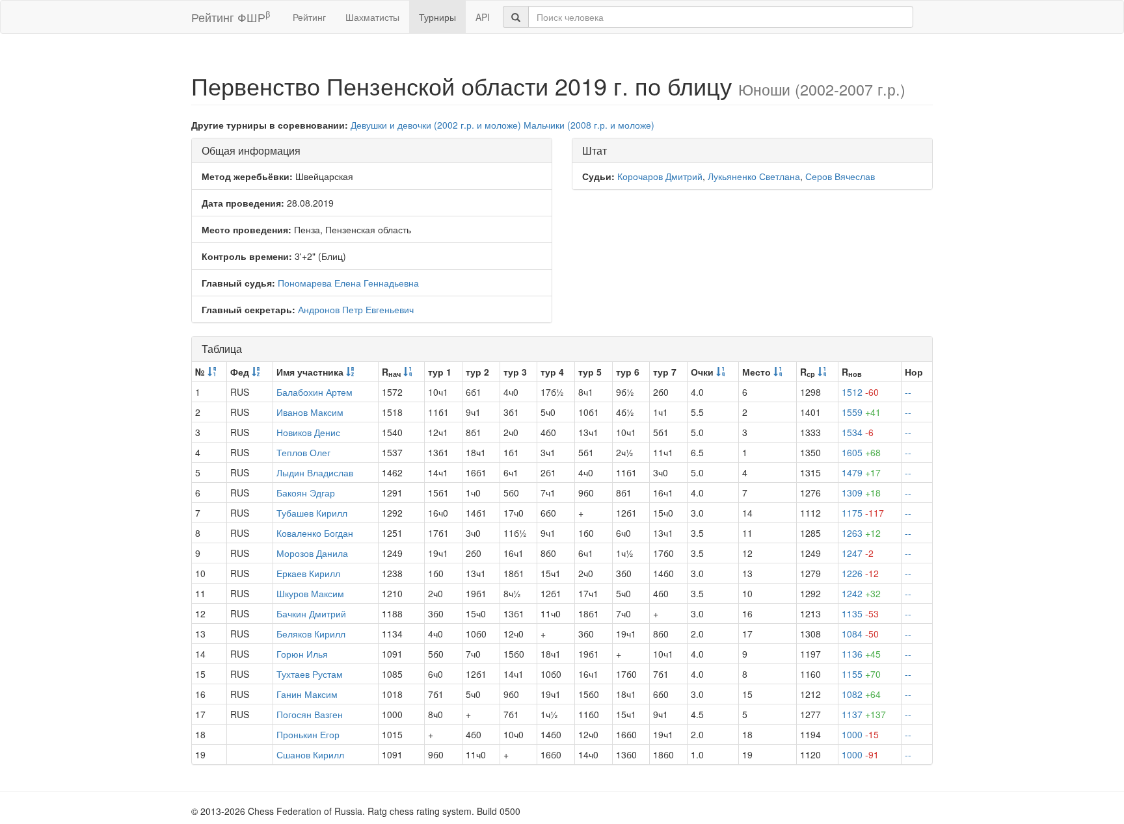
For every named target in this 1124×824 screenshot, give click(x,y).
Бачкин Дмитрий (311, 613)
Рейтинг (309, 16)
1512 (860, 391)
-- (908, 391)
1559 (861, 412)
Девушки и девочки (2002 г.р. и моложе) (436, 124)
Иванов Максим (309, 412)
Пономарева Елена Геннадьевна (348, 282)
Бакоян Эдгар (305, 492)
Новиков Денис (308, 432)
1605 (861, 452)
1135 (860, 613)
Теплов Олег (303, 452)
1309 (861, 492)
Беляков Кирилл (310, 633)
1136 (861, 653)
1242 (861, 593)
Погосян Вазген (309, 714)
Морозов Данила (312, 553)
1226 (860, 573)
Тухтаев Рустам (309, 673)
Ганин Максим (307, 694)
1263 (861, 532)
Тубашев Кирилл (311, 512)
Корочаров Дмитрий (659, 176)
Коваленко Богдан (314, 532)
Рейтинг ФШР (230, 16)
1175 (863, 512)
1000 (860, 734)
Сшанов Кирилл (310, 754)
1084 (860, 633)
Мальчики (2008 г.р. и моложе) (589, 124)
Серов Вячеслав (840, 176)
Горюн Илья (302, 653)
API (482, 16)
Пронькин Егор (308, 734)
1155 (861, 673)
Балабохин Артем (314, 391)
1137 (864, 714)
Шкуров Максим (310, 593)
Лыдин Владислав (314, 472)
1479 (861, 472)
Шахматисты (372, 16)
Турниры (437, 16)
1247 (858, 553)
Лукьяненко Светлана (754, 176)
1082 (861, 694)
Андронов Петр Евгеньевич (356, 309)
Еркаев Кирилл (308, 573)
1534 (858, 432)
